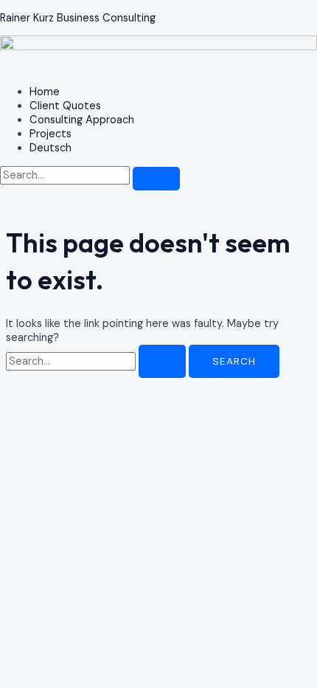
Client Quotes (65, 106)
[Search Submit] (162, 362)
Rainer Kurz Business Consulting (78, 18)
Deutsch (50, 148)
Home (44, 92)
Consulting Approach (81, 120)
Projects (50, 134)
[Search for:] (97, 361)
